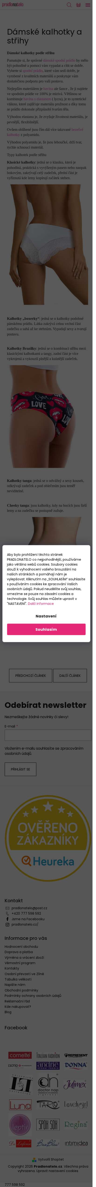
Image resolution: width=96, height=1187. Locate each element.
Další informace (41, 603)
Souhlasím (46, 629)
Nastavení (46, 616)
